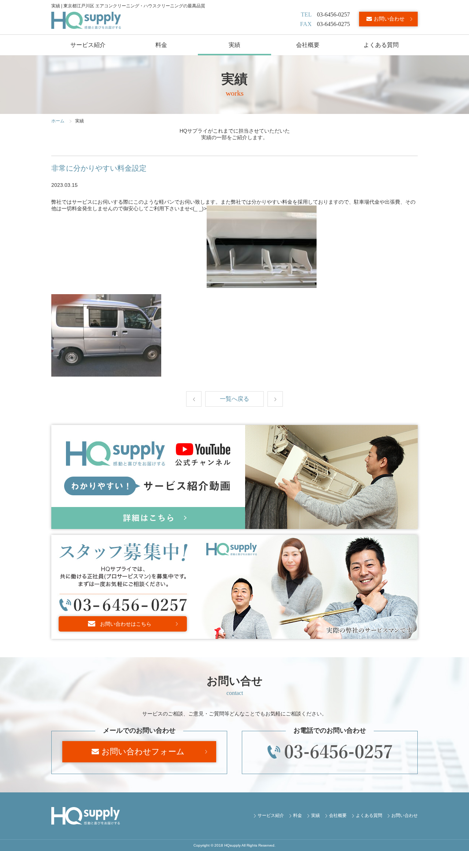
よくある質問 (381, 45)
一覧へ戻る (234, 399)
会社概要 (308, 45)
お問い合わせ (389, 19)
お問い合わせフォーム (143, 751)
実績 (234, 45)
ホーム (57, 120)
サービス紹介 (88, 45)
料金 (161, 45)
